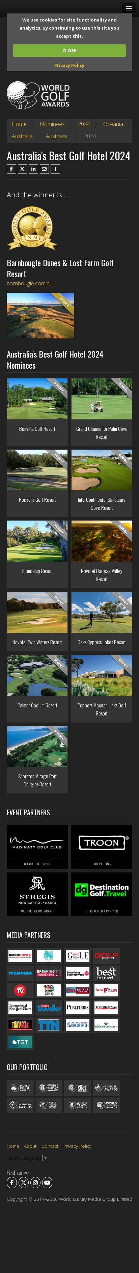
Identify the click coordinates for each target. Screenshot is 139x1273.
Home (19, 124)
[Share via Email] (44, 169)
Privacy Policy (69, 65)
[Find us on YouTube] (47, 1182)
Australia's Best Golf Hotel (77, 136)
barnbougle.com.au (30, 283)
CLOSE (69, 50)
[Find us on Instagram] (35, 1182)
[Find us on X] (24, 1182)
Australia (22, 136)
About (30, 1146)
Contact (50, 1146)
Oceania (113, 124)
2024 (84, 124)
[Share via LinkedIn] (33, 169)
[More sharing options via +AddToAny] (55, 169)
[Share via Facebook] (11, 169)
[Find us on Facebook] (12, 1182)
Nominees (52, 124)
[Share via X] (22, 169)
